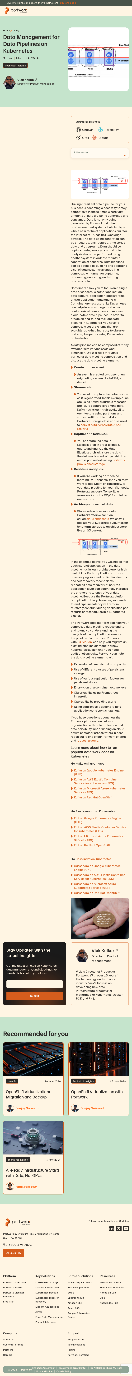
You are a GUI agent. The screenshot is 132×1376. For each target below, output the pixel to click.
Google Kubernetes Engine (79, 1315)
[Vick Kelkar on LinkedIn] (116, 950)
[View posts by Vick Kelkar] (36, 79)
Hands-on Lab (108, 1292)
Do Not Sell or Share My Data (106, 1367)
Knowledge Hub (109, 1302)
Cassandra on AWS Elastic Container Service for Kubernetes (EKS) (99, 877)
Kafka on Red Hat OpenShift (93, 797)
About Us (8, 1339)
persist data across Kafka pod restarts (99, 427)
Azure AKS (74, 1308)
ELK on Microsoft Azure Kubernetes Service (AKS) (98, 838)
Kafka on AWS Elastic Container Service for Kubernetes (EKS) (96, 781)
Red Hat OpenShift (78, 1287)
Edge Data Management (49, 1317)
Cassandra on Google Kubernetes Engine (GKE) (97, 868)
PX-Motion (84, 642)
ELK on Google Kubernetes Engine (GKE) (97, 820)
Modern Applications (47, 1306)
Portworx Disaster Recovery (13, 1294)
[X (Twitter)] (119, 1228)
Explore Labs (68, 2)
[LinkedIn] (111, 1228)
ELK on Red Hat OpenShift (92, 845)
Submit (34, 995)
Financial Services (46, 1322)
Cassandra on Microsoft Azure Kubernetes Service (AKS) (95, 886)
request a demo (88, 740)
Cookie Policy (64, 1371)
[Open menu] (125, 10)
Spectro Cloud (76, 1297)
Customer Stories (13, 1344)
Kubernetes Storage (46, 1282)
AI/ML (38, 1311)
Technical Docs (76, 1344)
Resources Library (110, 1282)
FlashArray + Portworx (81, 1282)
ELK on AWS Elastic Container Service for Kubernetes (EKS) (100, 829)
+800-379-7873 (20, 1244)
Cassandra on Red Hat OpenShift (97, 893)
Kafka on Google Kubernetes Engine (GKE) (99, 772)
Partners (8, 1349)
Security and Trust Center (72, 1367)
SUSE (71, 1292)
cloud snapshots (97, 519)
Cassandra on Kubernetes (93, 859)
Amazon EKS (75, 1302)
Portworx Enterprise (14, 1282)
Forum (71, 1349)
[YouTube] (126, 1228)
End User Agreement (43, 1367)
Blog (102, 1297)
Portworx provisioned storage (101, 462)
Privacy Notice (44, 1371)
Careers (7, 1354)
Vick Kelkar (103, 950)
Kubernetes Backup (46, 1292)
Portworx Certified (78, 1354)
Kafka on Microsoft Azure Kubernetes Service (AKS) (100, 790)
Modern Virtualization (47, 1287)
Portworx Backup (13, 1287)
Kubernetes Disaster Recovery (47, 1299)
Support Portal (76, 1339)
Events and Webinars (112, 1287)
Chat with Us (13, 1253)
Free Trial (8, 1301)
